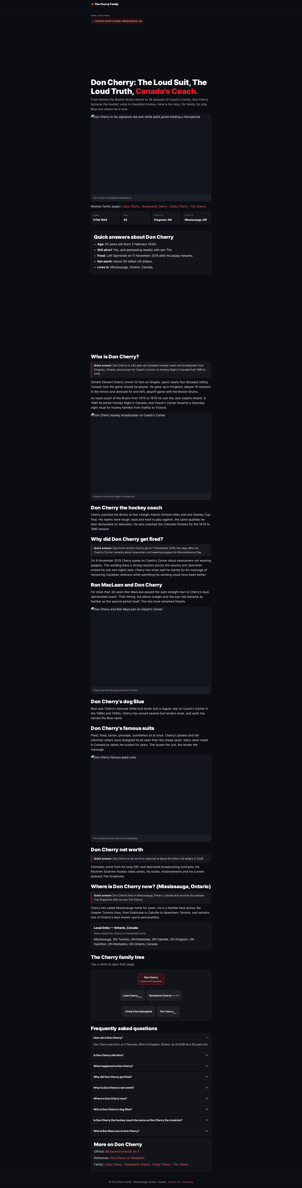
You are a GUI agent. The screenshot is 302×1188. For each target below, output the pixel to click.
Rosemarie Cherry (154, 206)
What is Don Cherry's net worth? (114, 1087)
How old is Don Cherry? (108, 1037)
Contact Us (174, 1181)
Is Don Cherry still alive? (109, 1055)
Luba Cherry (130, 206)
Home (94, 15)
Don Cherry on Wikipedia (127, 1158)
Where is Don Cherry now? (110, 1098)
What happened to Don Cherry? (113, 1066)
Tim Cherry (198, 206)
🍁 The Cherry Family (104, 4)
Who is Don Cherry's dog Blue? (113, 1109)
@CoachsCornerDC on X (122, 1151)
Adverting (187, 1181)
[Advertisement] (151, 51)
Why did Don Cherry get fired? (113, 1077)
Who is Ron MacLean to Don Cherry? (116, 1131)
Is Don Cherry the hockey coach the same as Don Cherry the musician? (138, 1120)
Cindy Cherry (179, 206)
